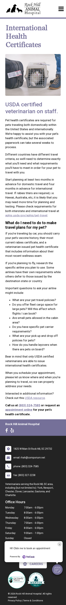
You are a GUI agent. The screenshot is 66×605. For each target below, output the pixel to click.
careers (36, 564)
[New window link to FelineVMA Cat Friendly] (17, 580)
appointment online (18, 409)
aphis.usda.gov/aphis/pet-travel (26, 215)
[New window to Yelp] (13, 431)
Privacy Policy (14, 600)
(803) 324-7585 (29, 405)
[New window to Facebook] (7, 431)
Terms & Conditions (33, 600)
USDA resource (35, 398)
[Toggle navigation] (61, 9)
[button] (57, 569)
